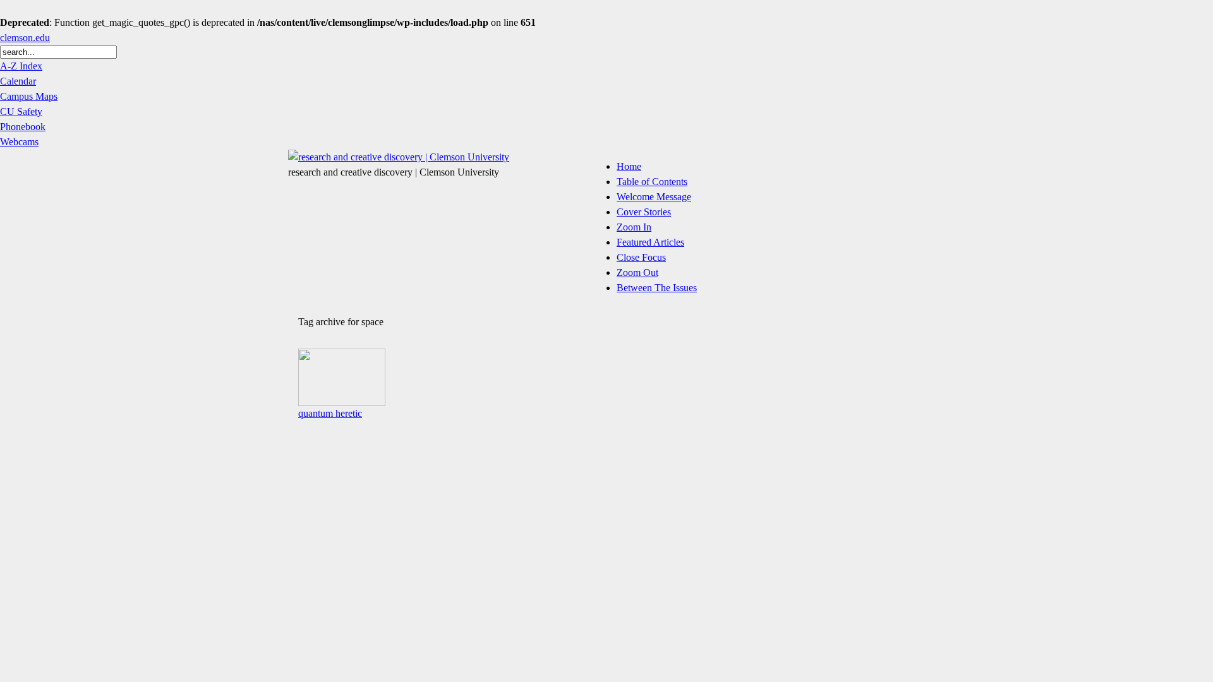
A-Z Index (21, 66)
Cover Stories (644, 211)
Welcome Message (654, 196)
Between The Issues (657, 287)
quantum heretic (330, 413)
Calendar (18, 81)
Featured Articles (650, 242)
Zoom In (634, 227)
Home (629, 166)
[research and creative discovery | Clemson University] (398, 157)
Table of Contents (652, 181)
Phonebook (22, 126)
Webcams (19, 141)
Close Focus (641, 257)
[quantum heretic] (341, 402)
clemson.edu (25, 37)
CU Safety (21, 111)
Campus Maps (28, 96)
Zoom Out (637, 272)
